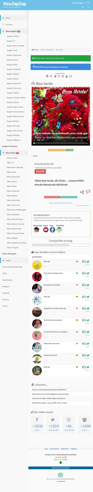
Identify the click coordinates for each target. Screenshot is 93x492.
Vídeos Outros (12, 181)
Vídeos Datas (11, 172)
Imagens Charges (13, 93)
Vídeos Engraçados (13, 177)
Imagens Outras (12, 60)
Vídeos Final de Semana (15, 219)
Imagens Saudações (14, 69)
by (60, 481)
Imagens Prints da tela (15, 131)
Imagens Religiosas (13, 140)
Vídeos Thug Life (13, 247)
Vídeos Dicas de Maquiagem (16, 210)
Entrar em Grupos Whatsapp (12, 267)
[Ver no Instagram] (63, 76)
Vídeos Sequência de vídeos (16, 243)
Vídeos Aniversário (13, 200)
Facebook (5, 293)
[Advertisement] (60, 29)
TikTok (4, 273)
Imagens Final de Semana (15, 112)
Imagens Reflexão (13, 135)
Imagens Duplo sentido (15, 107)
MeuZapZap (52, 479)
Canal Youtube (7, 280)
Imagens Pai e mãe (13, 126)
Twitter (5, 306)
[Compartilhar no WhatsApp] (59, 76)
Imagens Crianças (13, 102)
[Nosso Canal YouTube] (67, 76)
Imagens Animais (12, 79)
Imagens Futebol (13, 36)
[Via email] (70, 76)
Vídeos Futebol (12, 158)
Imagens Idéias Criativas (15, 116)
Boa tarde (59, 50)
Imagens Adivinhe (13, 74)
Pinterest (5, 299)
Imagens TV (11, 41)
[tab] (35, 155)
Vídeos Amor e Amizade (15, 167)
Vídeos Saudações (13, 191)
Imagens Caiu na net (14, 88)
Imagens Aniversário (14, 83)
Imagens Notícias (13, 121)
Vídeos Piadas (12, 186)
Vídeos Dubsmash (13, 214)
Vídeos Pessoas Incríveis (15, 233)
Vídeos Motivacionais (14, 229)
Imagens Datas (12, 50)
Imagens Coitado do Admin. (16, 98)
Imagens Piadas (12, 65)
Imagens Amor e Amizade (15, 46)
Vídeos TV (10, 163)
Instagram (5, 286)
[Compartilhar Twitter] (56, 76)
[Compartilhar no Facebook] (52, 76)
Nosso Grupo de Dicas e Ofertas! (60, 203)
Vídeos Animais (12, 196)
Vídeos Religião (12, 238)
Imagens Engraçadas (14, 55)
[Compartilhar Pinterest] (47, 76)
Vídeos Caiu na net (13, 205)
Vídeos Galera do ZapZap (15, 224)
